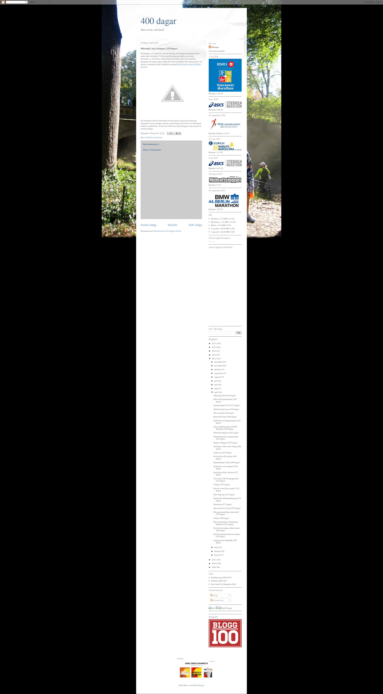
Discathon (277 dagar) (222, 504)
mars (216, 547)
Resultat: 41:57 (215, 185)
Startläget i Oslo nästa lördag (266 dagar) (227, 447)
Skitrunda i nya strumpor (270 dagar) (225, 467)
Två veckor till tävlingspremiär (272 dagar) (225, 479)
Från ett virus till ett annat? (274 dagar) (226, 489)
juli (216, 380)
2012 (214, 358)
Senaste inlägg (148, 225)
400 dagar (158, 20)
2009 (214, 567)
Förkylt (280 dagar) (221, 518)
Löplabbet (149, 137)
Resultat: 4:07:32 (216, 168)
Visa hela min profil (217, 51)
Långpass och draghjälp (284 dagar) (225, 541)
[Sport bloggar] (225, 608)
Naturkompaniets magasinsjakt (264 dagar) (225, 437)
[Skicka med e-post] (168, 133)
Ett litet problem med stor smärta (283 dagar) (226, 535)
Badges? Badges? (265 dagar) (225, 442)
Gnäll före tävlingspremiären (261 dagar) (227, 421)
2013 (214, 354)
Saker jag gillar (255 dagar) (224, 395)
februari (217, 551)
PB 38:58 (226, 225)
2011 (214, 559)
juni (216, 384)
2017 (214, 343)
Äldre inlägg (195, 225)
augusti (217, 377)
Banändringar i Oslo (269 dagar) (226, 462)
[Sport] (212, 608)
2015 (214, 347)
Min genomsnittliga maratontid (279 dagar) (226, 513)
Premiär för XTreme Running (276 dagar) (227, 499)
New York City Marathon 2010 (223, 584)
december (218, 361)
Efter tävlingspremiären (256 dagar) (225, 400)
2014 (214, 351)
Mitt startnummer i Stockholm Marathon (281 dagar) (225, 523)
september (218, 373)
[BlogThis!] (171, 133)
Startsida (172, 225)
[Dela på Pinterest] (179, 133)
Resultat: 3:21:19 (216, 93)
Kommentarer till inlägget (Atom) (167, 231)
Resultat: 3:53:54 (216, 209)
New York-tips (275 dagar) (224, 494)
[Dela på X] (174, 133)
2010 (214, 563)
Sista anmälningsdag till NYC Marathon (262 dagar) (225, 427)
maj (216, 388)
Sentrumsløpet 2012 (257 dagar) (226, 405)
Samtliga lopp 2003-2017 (221, 577)
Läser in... (212, 241)
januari (217, 555)
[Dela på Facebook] (176, 133)
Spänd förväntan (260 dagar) (225, 416)
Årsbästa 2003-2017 (219, 580)
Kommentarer (218, 600)
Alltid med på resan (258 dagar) (226, 409)
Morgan (215, 47)
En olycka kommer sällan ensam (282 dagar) (226, 529)
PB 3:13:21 (229, 218)
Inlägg (215, 595)
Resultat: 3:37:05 (216, 152)
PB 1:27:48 (230, 222)
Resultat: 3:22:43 (216, 109)
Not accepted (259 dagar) (223, 413)
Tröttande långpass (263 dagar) (225, 432)
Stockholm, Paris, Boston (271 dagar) (225, 473)
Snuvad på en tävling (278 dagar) (226, 508)
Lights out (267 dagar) (222, 452)
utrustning (158, 137)
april (216, 392)
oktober (217, 369)
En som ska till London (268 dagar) (225, 457)
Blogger (201, 685)
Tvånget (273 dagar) (221, 484)
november (218, 365)
